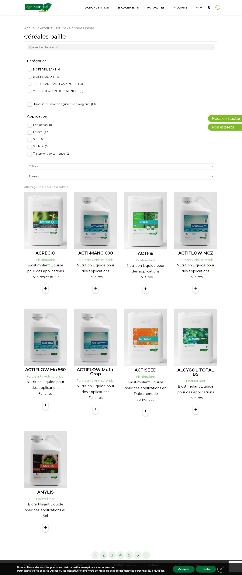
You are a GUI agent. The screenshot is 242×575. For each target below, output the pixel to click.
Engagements (128, 7)
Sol (38, 139)
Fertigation (42, 125)
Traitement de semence (51, 153)
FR (197, 7)
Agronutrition (97, 7)
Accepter (183, 569)
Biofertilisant (46, 69)
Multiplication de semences (58, 91)
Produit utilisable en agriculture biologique (65, 104)
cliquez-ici (157, 571)
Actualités (155, 7)
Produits (180, 7)
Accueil (30, 28)
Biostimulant (46, 76)
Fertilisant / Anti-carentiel (58, 84)
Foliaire (41, 132)
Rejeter (206, 569)
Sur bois (40, 146)
